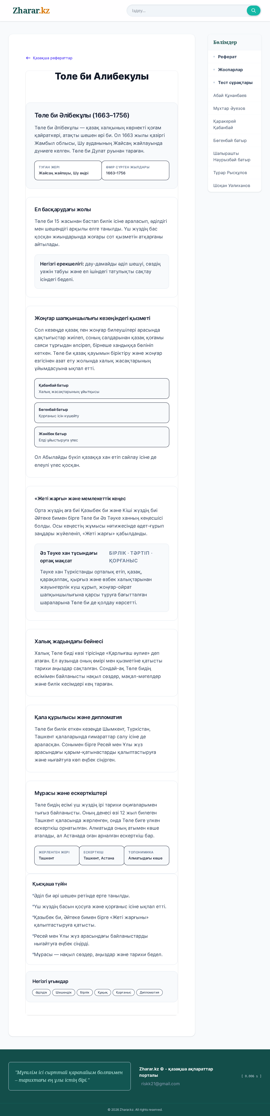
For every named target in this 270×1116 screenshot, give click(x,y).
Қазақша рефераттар (53, 58)
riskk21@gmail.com (160, 1083)
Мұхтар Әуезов (229, 108)
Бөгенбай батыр (230, 140)
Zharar (31, 10)
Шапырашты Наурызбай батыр (231, 156)
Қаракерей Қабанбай (224, 124)
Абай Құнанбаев (230, 95)
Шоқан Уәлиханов (231, 185)
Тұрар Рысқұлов (230, 172)
